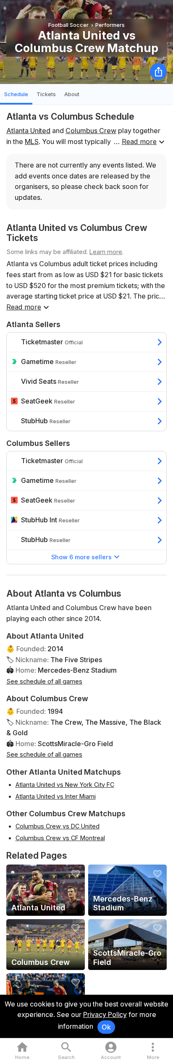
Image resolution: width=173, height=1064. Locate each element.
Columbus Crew (91, 130)
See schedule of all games (44, 681)
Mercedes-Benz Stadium (77, 670)
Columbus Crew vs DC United (58, 826)
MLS (32, 141)
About (71, 94)
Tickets (46, 94)
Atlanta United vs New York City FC (65, 784)
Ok (106, 1027)
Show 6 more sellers (81, 557)
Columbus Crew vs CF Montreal (60, 837)
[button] (153, 1051)
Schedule (16, 94)
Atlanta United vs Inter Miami (56, 796)
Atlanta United (28, 130)
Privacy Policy (105, 1014)
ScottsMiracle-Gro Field (75, 743)
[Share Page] (158, 71)
